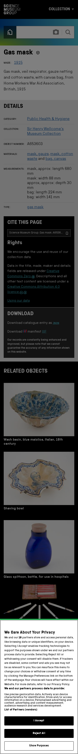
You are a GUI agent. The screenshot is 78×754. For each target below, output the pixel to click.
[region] (39, 687)
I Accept (39, 720)
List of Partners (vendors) (20, 709)
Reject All (39, 733)
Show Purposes (39, 745)
